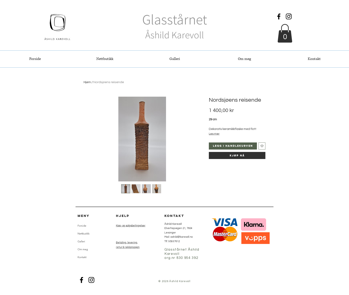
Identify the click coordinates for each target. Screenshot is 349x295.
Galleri (81, 241)
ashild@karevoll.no (181, 236)
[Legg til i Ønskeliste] (262, 146)
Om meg (83, 249)
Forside (82, 225)
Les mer (214, 133)
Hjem (87, 82)
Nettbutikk (83, 233)
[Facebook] (279, 16)
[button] (285, 33)
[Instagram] (289, 16)
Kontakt (82, 257)
